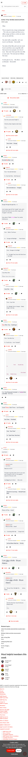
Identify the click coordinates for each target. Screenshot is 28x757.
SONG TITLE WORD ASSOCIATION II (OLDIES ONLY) (13, 629)
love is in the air (5, 78)
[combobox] (14, 6)
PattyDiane (10, 426)
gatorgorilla (8, 227)
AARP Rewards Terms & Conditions (10, 736)
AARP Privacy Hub (7, 731)
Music (3, 10)
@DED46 (8, 524)
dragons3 (8, 167)
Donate (1, 691)
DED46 (5, 155)
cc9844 (5, 102)
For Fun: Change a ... (5, 645)
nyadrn (4, 14)
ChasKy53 (7, 677)
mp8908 (10, 349)
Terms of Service (6, 733)
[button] (1, 3)
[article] (14, 107)
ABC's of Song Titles (5, 637)
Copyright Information (8, 737)
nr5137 (5, 447)
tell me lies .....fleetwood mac (17, 78)
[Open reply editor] (14, 89)
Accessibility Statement (8, 734)
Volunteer (2, 692)
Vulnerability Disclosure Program (10, 739)
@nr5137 (8, 464)
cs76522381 (8, 115)
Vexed (6, 673)
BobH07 (7, 669)
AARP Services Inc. (4, 717)
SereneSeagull (8, 665)
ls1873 (9, 139)
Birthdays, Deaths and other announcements (11, 633)
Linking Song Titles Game (6, 641)
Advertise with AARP (4, 709)
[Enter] (2, 6)
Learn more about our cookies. (15, 747)
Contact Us (2, 702)
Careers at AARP (3, 711)
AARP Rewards (3, 696)
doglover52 (5, 268)
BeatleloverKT (8, 660)
